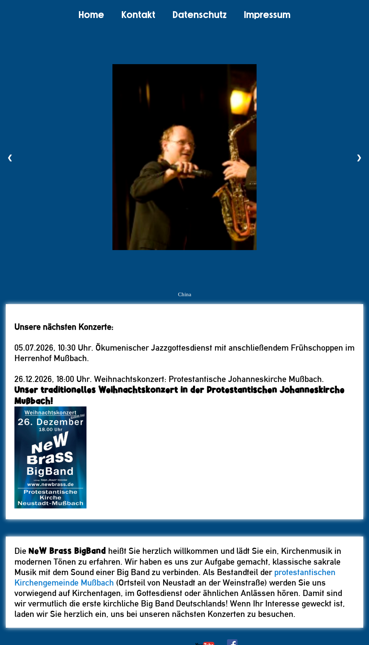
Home (91, 15)
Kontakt (138, 15)
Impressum (267, 15)
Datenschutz (200, 15)
